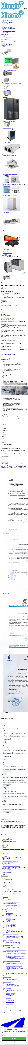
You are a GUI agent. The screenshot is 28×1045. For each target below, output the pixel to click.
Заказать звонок (4, 34)
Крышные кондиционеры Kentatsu (14, 931)
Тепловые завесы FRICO (11, 984)
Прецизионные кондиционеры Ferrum (15, 938)
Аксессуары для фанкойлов (9, 70)
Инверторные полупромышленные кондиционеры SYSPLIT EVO (14, 966)
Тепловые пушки (7, 249)
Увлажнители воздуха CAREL (13, 942)
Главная (5, 251)
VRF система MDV (10, 925)
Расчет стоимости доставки (7, 307)
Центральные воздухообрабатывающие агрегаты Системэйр (15, 957)
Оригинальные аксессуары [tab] (7, 319)
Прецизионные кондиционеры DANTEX (15, 937)
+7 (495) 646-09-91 (9, 22)
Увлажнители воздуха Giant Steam (14, 943)
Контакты (5, 32)
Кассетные (8, 899)
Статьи (5, 840)
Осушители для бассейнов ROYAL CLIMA (16, 950)
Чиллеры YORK (7, 255)
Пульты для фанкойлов (11, 906)
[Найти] (14, 41)
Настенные (8, 900)
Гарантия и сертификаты (9, 31)
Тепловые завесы (7, 230)
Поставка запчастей (7, 839)
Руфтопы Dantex (10, 930)
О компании (6, 836)
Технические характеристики (8, 354)
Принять (14, 1038)
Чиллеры (5, 76)
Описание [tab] (3, 316)
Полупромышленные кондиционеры (11, 174)
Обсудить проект (7, 739)
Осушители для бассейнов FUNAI (14, 948)
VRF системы (6, 90)
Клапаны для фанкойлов (11, 905)
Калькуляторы (6, 29)
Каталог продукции (7, 253)
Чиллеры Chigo (9, 914)
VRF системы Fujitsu (11, 924)
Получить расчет (4, 456)
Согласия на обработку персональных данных (12, 466)
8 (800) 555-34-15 (8, 20)
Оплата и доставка (7, 27)
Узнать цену (3, 301)
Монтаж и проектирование (9, 841)
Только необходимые (14, 1041)
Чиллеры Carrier (9, 913)
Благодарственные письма (9, 28)
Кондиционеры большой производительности (14, 184)
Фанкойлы (5, 54)
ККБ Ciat (8, 920)
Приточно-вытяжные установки (10, 155)
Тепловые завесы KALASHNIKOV (14, 985)
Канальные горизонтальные (12, 902)
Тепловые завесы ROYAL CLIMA (14, 986)
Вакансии (5, 846)
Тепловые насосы (7, 212)
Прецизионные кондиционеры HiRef (14, 936)
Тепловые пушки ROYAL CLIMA (14, 990)
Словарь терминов (7, 838)
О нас (4, 26)
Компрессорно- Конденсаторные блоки (12, 83)
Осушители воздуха (8, 142)
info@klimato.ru (8, 23)
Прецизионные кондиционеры (10, 121)
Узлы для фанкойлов (10, 908)
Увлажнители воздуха (8, 128)
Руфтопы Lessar (9, 932)
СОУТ (4, 847)
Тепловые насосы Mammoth (12, 980)
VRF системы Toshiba (11, 926)
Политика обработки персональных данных (13, 849)
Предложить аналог (5, 315)
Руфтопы (5, 97)
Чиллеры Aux (9, 911)
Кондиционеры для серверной (10, 195)
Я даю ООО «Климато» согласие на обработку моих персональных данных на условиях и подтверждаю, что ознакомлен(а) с (14, 466)
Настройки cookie (4, 892)
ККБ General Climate (10, 919)
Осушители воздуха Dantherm (13, 947)
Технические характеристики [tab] (7, 318)
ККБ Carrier (8, 918)
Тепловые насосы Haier (11, 979)
